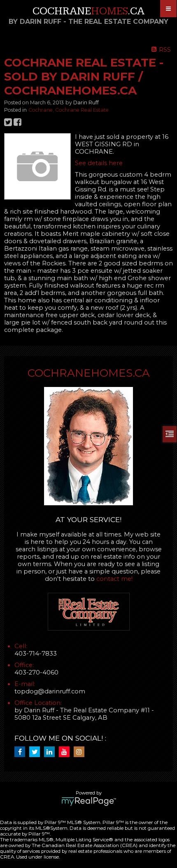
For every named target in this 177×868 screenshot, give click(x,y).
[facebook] (21, 752)
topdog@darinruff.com (49, 691)
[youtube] (66, 752)
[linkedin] (51, 752)
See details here (99, 163)
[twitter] (36, 752)
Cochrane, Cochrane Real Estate (68, 110)
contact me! (114, 579)
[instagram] (81, 752)
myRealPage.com (88, 801)
